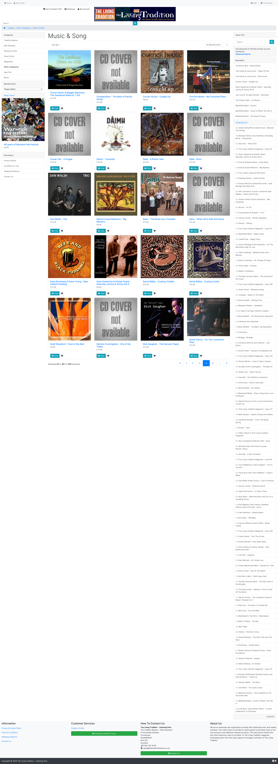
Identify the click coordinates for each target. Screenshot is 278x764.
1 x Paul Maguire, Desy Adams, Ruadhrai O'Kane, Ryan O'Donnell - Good (252, 505)
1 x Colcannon (241, 332)
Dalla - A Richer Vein (153, 159)
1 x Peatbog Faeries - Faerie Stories (250, 178)
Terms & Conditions (10, 732)
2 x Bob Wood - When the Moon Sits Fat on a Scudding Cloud (254, 498)
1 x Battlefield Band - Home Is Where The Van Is (254, 702)
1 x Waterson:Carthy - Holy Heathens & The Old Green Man (253, 694)
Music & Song (38, 28)
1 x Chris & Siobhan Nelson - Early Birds (252, 162)
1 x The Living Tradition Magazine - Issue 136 (254, 284)
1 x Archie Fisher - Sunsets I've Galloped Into (254, 351)
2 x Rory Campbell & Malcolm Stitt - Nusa (253, 441)
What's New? (9, 95)
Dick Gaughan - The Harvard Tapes (161, 344)
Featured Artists (10, 51)
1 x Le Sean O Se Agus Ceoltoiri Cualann (252, 311)
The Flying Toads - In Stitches (248, 100)
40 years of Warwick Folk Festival (21, 144)
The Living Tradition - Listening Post (32, 761)
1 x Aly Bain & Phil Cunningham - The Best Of (254, 367)
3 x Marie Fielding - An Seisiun (248, 664)
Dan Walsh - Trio (58, 219)
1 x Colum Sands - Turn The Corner (250, 536)
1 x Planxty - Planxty (244, 223)
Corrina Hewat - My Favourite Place (207, 96)
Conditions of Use (11, 166)
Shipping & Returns (11, 171)
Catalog (11, 28)
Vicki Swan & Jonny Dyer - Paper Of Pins (252, 71)
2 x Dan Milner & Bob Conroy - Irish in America (255, 481)
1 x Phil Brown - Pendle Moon (248, 645)
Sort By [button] (55, 45)
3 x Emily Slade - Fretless (246, 266)
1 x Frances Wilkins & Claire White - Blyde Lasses (253, 524)
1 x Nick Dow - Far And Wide (247, 611)
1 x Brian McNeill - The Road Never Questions (254, 316)
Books (6, 77)
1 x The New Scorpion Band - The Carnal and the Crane (254, 277)
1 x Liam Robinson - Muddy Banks (249, 512)
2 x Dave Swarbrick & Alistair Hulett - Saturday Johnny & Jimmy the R (251, 155)
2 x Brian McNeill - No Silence (248, 388)
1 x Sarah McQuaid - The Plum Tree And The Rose (254, 638)
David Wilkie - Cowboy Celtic (204, 281)
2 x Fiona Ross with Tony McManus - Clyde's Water (254, 474)
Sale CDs (7, 72)
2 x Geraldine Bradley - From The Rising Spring (252, 421)
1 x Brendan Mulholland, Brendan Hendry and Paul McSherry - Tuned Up (254, 675)
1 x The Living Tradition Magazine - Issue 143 (254, 356)
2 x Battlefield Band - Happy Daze (250, 234)
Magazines (8, 61)
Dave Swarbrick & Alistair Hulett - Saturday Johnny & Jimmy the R (114, 282)
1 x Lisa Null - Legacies (245, 555)
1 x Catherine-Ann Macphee (247, 321)
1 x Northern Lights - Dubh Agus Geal (251, 576)
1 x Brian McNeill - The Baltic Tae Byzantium (254, 327)
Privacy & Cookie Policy (11, 728)
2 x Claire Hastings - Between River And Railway (252, 253)
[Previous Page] (180, 363)
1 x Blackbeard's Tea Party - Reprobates (252, 616)
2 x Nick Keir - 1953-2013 (246, 144)
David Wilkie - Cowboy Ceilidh (158, 281)
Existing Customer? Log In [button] (105, 733)
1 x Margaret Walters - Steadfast (249, 305)
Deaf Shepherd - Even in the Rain (67, 344)
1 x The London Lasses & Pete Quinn (250, 173)
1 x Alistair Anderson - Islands (248, 658)
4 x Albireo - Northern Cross (247, 632)
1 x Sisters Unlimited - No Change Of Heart (253, 260)
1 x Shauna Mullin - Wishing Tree (249, 300)
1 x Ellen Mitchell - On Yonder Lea (249, 560)
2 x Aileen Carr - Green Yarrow (248, 372)
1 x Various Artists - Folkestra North (250, 486)
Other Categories (24, 28)
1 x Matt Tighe (241, 626)
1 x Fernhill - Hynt (243, 428)
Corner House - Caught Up (156, 96)
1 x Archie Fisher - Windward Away (250, 289)
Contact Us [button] (175, 753)
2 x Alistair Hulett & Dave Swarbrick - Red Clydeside (253, 200)
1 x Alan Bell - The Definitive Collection (252, 377)
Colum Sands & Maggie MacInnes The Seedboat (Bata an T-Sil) (67, 94)
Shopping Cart (242, 122)
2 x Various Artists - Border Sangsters (251, 218)
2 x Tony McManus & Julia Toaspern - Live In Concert (254, 466)
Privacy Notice (10, 160)
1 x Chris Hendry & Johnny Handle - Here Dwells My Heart (252, 548)
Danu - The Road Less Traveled (159, 219)
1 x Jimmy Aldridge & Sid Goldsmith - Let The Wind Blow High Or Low (254, 245)
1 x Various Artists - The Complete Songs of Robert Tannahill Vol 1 (254, 598)
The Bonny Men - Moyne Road (248, 66)
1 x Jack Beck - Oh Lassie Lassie (249, 687)
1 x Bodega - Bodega (244, 337)
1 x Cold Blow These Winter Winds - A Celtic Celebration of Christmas (254, 710)
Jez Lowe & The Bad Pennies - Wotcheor (252, 95)
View (56, 108)
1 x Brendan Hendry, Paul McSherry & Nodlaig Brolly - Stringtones (254, 137)
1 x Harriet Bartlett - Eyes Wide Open (251, 542)
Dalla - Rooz (195, 159)
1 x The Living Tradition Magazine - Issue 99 (254, 459)
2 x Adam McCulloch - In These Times (251, 491)
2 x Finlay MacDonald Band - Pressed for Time (255, 565)
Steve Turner (9, 56)
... (220, 363)
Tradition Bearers (11, 40)
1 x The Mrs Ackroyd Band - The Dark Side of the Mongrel (254, 582)
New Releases (9, 46)
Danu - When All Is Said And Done (206, 219)
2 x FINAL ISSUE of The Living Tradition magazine (252, 434)
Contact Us (8, 176)
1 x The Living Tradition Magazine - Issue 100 (254, 531)
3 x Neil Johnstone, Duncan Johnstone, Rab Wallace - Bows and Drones (253, 192)
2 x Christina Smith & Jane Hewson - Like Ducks (253, 344)
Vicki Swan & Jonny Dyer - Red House (251, 76)
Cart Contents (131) (53, 9)
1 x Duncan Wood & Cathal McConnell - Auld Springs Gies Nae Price (254, 184)
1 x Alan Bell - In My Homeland (248, 454)
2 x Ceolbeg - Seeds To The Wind (249, 295)
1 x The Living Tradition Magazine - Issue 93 (254, 228)
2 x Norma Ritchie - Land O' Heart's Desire (253, 361)
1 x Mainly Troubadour (245, 271)
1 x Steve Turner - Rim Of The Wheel (250, 571)
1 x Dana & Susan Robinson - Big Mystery (252, 167)
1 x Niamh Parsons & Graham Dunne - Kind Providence (253, 651)
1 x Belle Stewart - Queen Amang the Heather (254, 414)
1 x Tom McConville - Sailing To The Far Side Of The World (254, 590)
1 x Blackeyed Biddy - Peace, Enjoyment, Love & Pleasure (255, 394)
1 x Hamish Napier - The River (248, 682)
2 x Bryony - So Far (244, 207)
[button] (19, 3)
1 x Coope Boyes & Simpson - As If (250, 212)
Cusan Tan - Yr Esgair (61, 159)
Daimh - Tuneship (106, 159)
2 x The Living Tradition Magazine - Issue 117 (254, 409)
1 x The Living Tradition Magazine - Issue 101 (254, 669)
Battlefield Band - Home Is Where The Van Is (254, 111)
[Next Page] (226, 363)
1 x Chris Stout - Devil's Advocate (249, 383)
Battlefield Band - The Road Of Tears (251, 116)
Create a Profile (77, 728)
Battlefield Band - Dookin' (246, 105)
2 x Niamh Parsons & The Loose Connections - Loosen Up (255, 402)
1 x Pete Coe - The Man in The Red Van (252, 605)
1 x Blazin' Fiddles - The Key (247, 621)
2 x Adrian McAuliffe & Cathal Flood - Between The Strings (255, 129)
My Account (84, 9)
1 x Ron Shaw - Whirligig (246, 518)
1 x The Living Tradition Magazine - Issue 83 (254, 149)
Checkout (70, 9)
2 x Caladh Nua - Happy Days (248, 239)
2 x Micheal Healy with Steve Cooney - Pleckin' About (252, 447)
